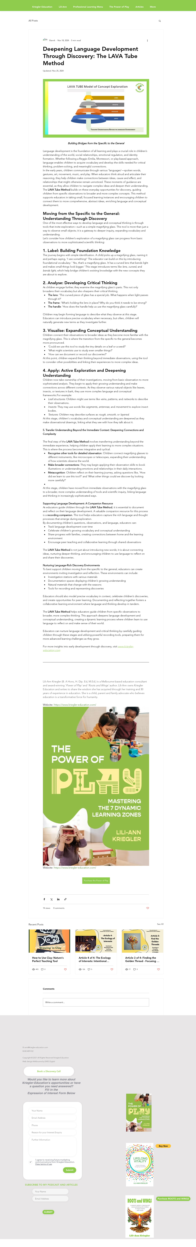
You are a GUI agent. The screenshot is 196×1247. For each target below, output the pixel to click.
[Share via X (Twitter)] (51, 899)
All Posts (33, 20)
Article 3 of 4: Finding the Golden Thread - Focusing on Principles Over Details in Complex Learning (142, 959)
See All (160, 924)
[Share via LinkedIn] (58, 899)
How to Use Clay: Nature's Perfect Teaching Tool (48, 959)
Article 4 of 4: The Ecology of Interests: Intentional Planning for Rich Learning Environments (95, 959)
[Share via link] (65, 899)
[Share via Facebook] (44, 899)
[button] (159, 21)
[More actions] (147, 40)
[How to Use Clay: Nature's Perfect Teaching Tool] (49, 941)
